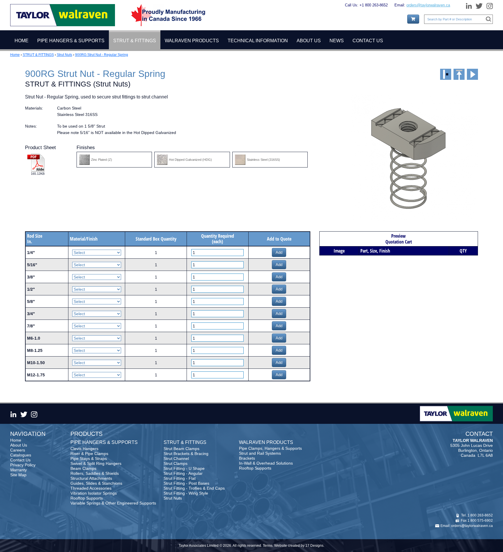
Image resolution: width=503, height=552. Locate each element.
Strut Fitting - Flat (180, 478)
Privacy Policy (23, 465)
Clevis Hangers (84, 448)
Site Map (18, 474)
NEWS (337, 40)
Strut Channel (176, 458)
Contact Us (20, 460)
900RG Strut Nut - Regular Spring (101, 55)
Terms (267, 546)
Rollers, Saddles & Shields (94, 473)
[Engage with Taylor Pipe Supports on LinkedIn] (468, 5)
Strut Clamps (175, 463)
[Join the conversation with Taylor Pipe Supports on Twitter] (479, 5)
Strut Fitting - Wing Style (186, 493)
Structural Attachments (91, 478)
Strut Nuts (64, 55)
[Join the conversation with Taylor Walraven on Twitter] (23, 414)
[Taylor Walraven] (62, 15)
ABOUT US (309, 40)
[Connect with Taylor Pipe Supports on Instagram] (488, 5)
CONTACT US (368, 40)
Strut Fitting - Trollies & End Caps (194, 488)
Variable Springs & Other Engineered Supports (113, 503)
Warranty (18, 470)
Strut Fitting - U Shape (184, 468)
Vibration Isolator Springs (93, 493)
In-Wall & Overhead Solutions (266, 463)
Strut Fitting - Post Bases (186, 483)
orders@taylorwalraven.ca (428, 5)
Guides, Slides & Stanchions (96, 483)
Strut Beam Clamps (181, 448)
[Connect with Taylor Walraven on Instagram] (34, 414)
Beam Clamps (83, 468)
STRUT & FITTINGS (38, 55)
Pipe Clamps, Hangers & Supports (270, 448)
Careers (17, 450)
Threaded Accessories (90, 488)
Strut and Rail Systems (260, 453)
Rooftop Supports (86, 498)
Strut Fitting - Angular (183, 473)
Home (15, 55)
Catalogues (20, 455)
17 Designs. (314, 546)
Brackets (247, 458)
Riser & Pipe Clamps (89, 453)
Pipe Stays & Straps (88, 458)
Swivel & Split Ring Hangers (95, 463)
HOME (22, 40)
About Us (18, 445)
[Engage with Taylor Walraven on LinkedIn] (14, 414)
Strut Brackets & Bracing (186, 453)
